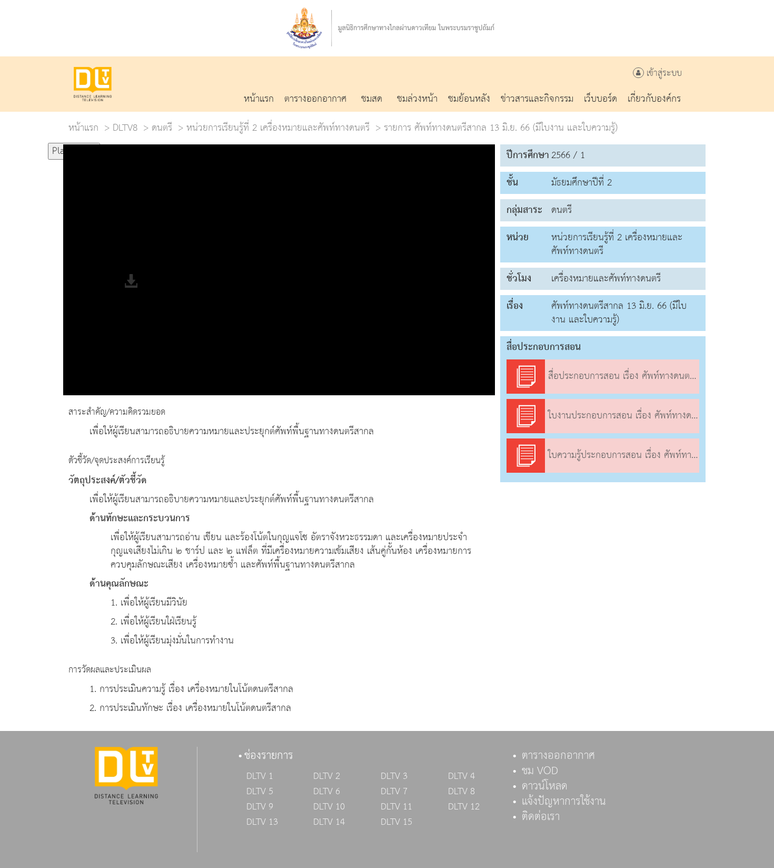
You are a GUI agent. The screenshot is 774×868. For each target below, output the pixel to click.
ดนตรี (162, 128)
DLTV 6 (326, 792)
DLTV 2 (326, 776)
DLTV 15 (396, 822)
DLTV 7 (394, 792)
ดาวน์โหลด (545, 786)
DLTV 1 (259, 776)
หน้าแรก (83, 128)
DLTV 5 (259, 792)
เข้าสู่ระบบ (663, 73)
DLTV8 (125, 128)
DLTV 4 (461, 776)
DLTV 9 (259, 807)
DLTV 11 (396, 807)
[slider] (152, 146)
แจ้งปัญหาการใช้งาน (564, 801)
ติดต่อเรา (541, 816)
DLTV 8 (461, 792)
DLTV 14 (329, 822)
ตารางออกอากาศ (558, 755)
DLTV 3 (394, 776)
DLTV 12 (464, 807)
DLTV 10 (329, 807)
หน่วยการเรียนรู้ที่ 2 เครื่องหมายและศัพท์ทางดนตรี (278, 128)
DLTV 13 (262, 822)
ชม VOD (540, 771)
